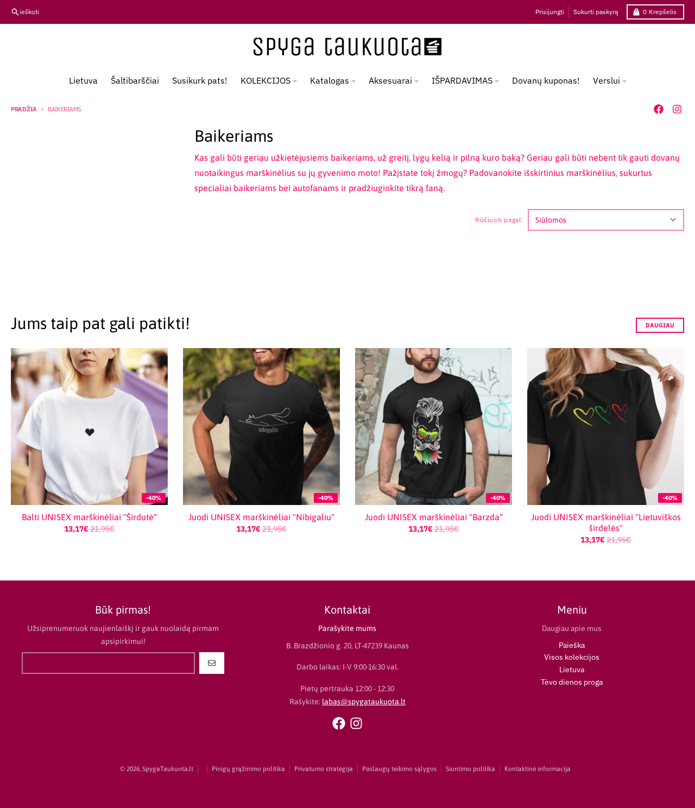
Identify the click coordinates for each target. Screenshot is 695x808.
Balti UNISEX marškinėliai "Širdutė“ (89, 517)
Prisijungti (549, 12)
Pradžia (24, 109)
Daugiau (660, 325)
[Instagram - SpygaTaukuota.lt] (677, 109)
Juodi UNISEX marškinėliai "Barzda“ (434, 517)
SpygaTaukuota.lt (167, 769)
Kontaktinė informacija (537, 769)
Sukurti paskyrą (595, 12)
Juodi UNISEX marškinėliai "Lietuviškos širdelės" (606, 522)
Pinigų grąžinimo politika (248, 769)
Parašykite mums (347, 628)
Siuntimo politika (470, 769)
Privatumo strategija (323, 769)
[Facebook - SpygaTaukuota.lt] (659, 109)
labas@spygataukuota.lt (364, 701)
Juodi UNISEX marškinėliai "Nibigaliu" (261, 517)
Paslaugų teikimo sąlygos (399, 769)
